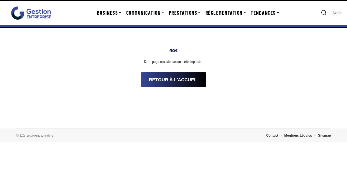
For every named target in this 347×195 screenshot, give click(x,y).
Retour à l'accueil (173, 79)
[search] (323, 12)
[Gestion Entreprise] (31, 12)
